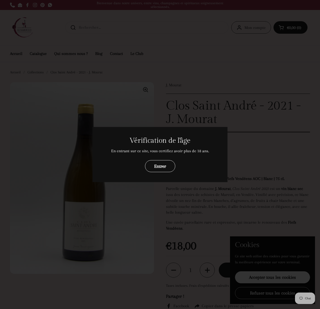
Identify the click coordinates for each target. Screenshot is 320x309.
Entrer (160, 165)
